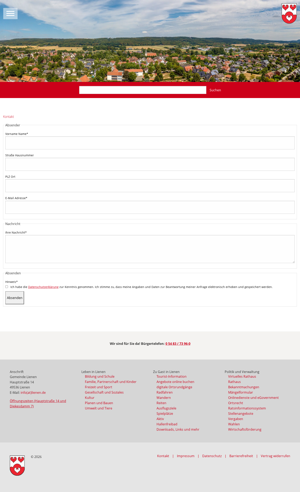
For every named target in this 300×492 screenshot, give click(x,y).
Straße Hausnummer (19, 155)
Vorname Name (16, 134)
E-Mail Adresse (16, 198)
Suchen (215, 90)
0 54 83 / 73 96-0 (178, 343)
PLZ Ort (10, 177)
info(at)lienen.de (33, 392)
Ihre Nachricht (16, 232)
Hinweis (11, 282)
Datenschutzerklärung (43, 287)
